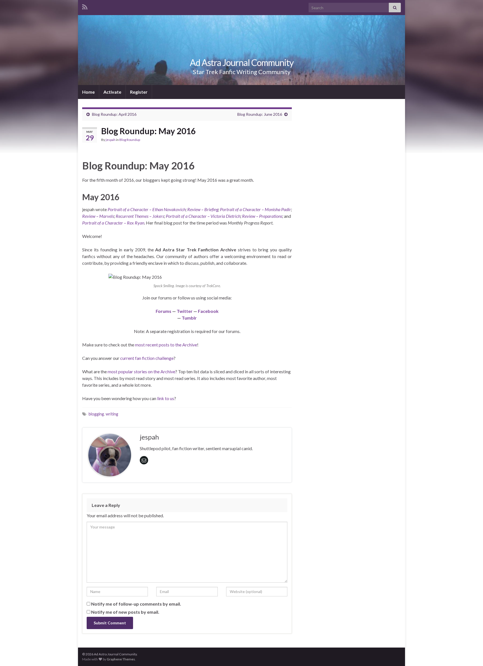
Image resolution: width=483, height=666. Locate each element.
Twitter (185, 311)
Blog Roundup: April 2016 (114, 114)
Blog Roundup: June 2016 (259, 114)
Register (139, 92)
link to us (165, 398)
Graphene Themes (121, 659)
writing (112, 414)
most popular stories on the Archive (141, 371)
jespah (110, 140)
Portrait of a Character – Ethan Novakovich (147, 209)
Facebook (208, 311)
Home (88, 92)
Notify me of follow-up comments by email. (136, 603)
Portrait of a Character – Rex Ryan (113, 222)
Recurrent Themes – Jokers (140, 216)
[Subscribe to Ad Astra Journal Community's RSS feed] (84, 6)
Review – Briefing (202, 209)
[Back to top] (470, 653)
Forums (163, 311)
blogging (96, 414)
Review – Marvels (98, 216)
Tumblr (189, 317)
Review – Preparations (262, 216)
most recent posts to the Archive (166, 344)
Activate (112, 92)
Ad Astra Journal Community (241, 62)
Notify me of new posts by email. (125, 612)
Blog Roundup (129, 140)
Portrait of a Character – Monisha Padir (255, 209)
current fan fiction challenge (147, 358)
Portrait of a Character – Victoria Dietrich (203, 216)
